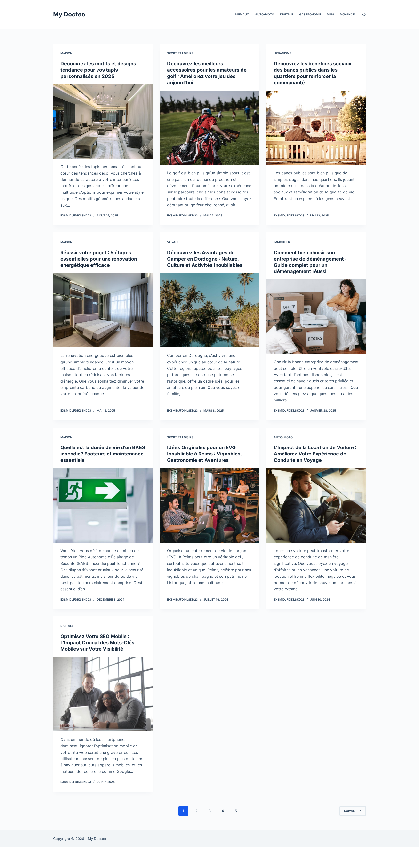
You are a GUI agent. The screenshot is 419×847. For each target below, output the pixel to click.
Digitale (286, 14)
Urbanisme (282, 53)
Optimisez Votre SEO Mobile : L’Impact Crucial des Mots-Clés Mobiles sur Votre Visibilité (97, 642)
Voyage (173, 242)
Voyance (347, 14)
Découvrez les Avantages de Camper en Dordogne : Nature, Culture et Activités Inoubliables (204, 259)
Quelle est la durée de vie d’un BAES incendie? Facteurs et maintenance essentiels (102, 454)
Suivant (350, 811)
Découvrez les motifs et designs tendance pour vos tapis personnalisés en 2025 (98, 70)
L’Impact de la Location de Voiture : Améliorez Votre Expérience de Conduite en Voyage (315, 454)
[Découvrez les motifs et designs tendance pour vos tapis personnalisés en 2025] (103, 121)
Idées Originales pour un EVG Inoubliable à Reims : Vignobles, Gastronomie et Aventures (204, 454)
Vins (330, 14)
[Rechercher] (364, 14)
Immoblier (282, 242)
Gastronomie (310, 14)
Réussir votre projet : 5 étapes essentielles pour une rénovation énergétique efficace (98, 259)
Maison (66, 53)
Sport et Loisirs (180, 53)
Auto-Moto (264, 14)
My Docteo (69, 14)
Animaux (242, 14)
